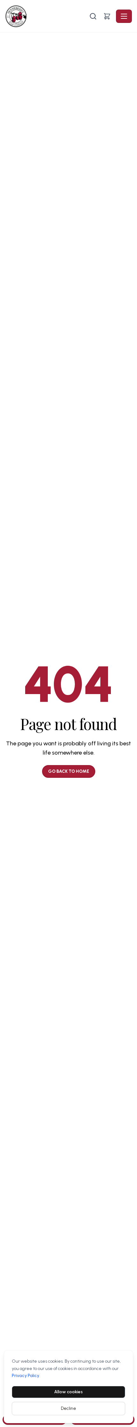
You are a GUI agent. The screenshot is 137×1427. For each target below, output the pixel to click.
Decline (68, 1408)
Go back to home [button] (68, 771)
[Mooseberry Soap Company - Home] (46, 16)
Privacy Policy (25, 1375)
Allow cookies (68, 1392)
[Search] (93, 16)
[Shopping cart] (107, 16)
